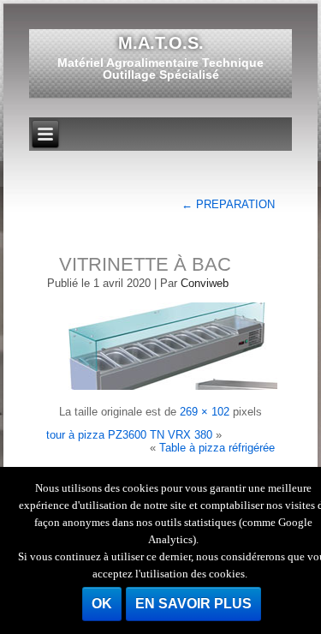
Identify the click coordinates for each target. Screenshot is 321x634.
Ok (102, 603)
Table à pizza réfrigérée (217, 447)
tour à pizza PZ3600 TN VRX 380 (129, 434)
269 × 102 (204, 411)
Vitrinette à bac (145, 264)
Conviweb (205, 283)
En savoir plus (193, 603)
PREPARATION (228, 204)
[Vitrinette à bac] (163, 388)
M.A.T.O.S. (161, 42)
